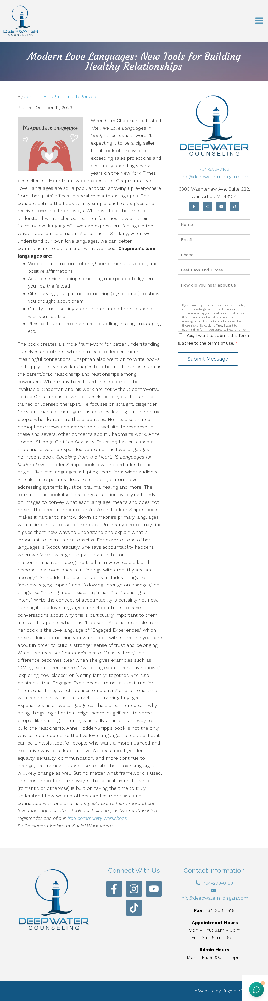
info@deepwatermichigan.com (214, 176)
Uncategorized (80, 96)
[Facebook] (194, 206)
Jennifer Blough (41, 96)
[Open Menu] (259, 21)
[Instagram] (207, 206)
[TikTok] (234, 206)
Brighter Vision (236, 990)
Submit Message (208, 359)
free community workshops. (97, 818)
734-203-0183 (214, 169)
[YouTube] (221, 206)
